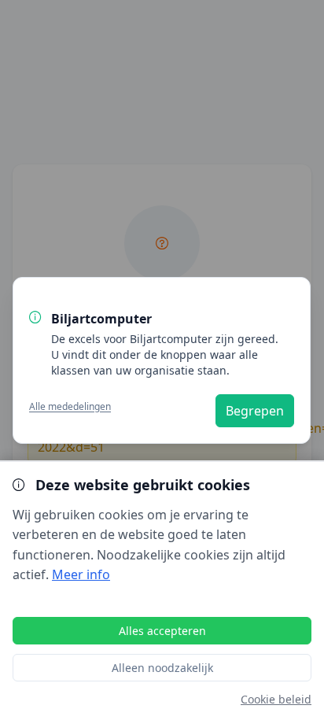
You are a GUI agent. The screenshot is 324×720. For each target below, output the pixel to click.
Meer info (81, 574)
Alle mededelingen (70, 406)
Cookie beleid (276, 699)
